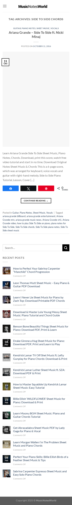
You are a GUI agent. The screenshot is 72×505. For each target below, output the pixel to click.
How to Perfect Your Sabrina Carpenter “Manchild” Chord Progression (36, 270)
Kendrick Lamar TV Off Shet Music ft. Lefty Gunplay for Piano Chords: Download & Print (40, 357)
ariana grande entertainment (41, 216)
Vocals (55, 28)
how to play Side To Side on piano (33, 223)
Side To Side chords (25, 227)
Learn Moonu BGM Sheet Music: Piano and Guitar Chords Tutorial (39, 415)
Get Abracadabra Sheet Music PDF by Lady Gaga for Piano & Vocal (39, 429)
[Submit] (65, 247)
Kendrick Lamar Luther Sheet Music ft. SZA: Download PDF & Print (39, 371)
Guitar (17, 28)
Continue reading (36, 200)
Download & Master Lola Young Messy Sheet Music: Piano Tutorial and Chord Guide (40, 313)
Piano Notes (28, 28)
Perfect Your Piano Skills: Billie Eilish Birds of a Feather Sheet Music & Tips (40, 458)
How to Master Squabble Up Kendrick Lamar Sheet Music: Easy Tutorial (40, 386)
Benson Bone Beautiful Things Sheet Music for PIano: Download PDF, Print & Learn (40, 328)
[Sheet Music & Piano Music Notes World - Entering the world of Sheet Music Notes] (36, 6)
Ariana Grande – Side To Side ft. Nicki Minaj (36, 34)
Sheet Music (43, 28)
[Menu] (5, 6)
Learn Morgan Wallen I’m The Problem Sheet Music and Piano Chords (39, 443)
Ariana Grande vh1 (52, 219)
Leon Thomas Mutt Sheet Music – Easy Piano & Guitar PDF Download (41, 284)
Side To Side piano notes (48, 227)
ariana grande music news (28, 219)
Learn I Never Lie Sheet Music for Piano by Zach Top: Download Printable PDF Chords (39, 299)
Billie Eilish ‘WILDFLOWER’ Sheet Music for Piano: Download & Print (39, 400)
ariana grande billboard (14, 216)
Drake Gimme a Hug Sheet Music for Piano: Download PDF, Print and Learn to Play (39, 342)
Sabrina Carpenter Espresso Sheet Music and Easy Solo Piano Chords (40, 473)
